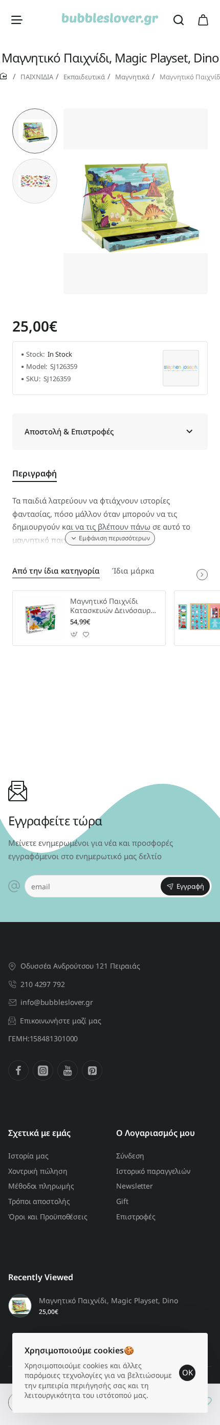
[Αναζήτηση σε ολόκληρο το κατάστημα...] (178, 19)
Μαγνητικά (132, 76)
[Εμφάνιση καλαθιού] (203, 19)
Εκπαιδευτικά (84, 76)
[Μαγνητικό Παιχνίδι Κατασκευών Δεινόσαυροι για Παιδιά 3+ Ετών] (40, 618)
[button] (34, 112)
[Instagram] (43, 1070)
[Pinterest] (92, 1070)
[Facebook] (18, 1070)
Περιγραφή (34, 473)
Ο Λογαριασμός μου (155, 1133)
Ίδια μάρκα (133, 571)
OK (187, 1372)
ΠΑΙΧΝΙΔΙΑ (36, 76)
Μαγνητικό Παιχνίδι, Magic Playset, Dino (108, 1300)
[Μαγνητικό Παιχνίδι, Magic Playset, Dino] (20, 1306)
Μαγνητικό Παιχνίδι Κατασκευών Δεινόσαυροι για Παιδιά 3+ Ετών (113, 606)
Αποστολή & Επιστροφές (69, 431)
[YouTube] (67, 1070)
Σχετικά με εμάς (39, 1133)
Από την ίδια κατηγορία (56, 571)
